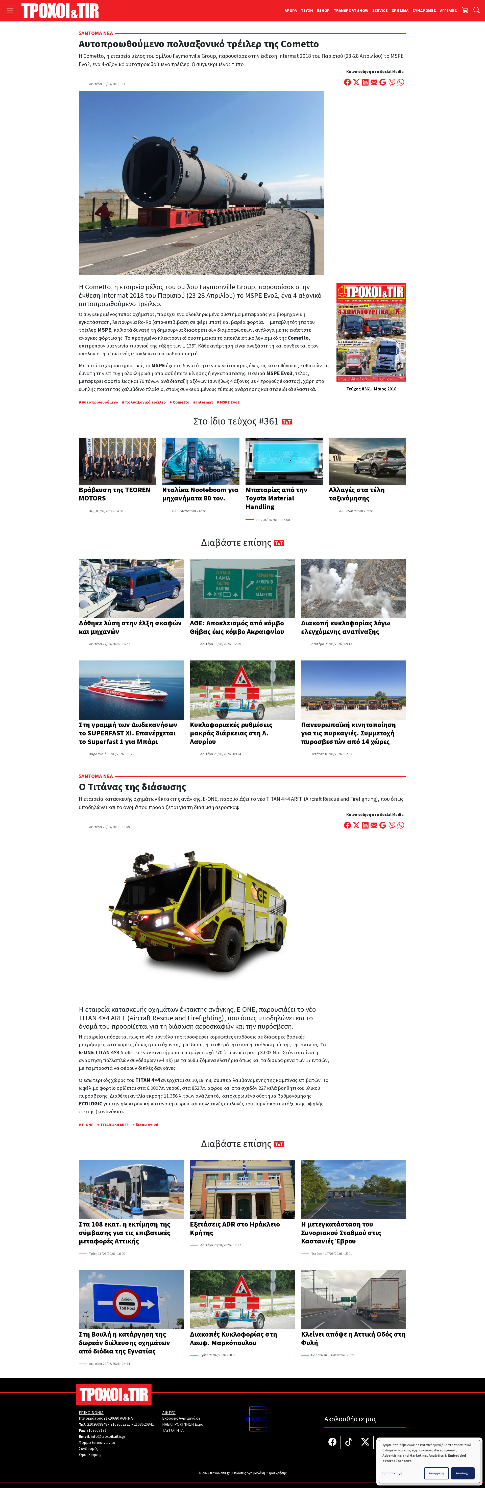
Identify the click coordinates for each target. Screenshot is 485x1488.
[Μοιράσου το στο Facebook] (347, 83)
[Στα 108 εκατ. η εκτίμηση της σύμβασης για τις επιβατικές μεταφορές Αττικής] (131, 1190)
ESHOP (323, 10)
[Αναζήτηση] (476, 11)
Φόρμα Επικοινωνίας (97, 1442)
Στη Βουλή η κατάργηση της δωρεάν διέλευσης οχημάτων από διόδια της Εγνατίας (124, 1342)
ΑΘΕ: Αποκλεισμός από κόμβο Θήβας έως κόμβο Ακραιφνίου (237, 627)
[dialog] (429, 1461)
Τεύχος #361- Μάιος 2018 (371, 389)
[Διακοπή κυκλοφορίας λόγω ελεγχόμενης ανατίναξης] (353, 589)
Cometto (181, 402)
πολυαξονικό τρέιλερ (145, 402)
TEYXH (307, 10)
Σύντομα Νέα (96, 33)
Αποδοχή (463, 1473)
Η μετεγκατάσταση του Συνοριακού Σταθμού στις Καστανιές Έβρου (341, 1232)
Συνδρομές (88, 1448)
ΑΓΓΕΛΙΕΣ (448, 10)
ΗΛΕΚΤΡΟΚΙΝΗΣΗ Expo (182, 1424)
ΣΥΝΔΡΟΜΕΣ (424, 10)
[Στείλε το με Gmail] (382, 83)
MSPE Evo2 (230, 402)
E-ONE (87, 1125)
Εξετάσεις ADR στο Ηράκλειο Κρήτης (235, 1228)
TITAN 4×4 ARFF (114, 1125)
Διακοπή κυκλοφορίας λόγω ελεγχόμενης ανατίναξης (345, 627)
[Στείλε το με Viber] (392, 83)
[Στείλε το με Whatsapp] (400, 83)
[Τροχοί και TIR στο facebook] (332, 1442)
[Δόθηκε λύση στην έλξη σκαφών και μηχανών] (131, 589)
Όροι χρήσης (277, 1473)
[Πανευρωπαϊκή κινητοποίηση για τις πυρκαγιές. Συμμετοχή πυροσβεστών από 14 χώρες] (353, 690)
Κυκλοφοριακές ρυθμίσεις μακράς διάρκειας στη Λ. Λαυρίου (231, 733)
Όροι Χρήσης (90, 1454)
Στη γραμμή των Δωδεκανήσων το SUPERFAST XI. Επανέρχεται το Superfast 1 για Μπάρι (128, 733)
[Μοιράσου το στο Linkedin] (365, 83)
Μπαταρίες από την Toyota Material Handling (276, 498)
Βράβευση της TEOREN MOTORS (115, 494)
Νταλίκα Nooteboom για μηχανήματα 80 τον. (200, 494)
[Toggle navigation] (10, 11)
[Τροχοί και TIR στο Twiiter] (365, 1442)
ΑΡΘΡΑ (291, 10)
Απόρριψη (436, 1473)
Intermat (204, 402)
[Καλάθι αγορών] (465, 11)
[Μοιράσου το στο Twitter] (356, 83)
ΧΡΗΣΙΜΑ (400, 10)
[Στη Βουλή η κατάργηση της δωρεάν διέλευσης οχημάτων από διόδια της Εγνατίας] (131, 1300)
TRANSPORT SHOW (351, 10)
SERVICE (380, 10)
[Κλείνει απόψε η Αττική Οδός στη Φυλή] (353, 1300)
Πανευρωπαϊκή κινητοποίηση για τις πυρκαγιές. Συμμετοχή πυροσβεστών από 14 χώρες (348, 733)
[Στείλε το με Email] (374, 83)
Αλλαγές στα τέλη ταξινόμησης (357, 494)
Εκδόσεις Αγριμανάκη (181, 1418)
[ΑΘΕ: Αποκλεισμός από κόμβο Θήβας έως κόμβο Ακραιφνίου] (242, 589)
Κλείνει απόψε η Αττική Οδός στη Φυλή (353, 1338)
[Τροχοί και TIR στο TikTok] (349, 1442)
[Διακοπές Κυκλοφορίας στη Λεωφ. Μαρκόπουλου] (242, 1300)
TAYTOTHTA (173, 1430)
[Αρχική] (62, 10)
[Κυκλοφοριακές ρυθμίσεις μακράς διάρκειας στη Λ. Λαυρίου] (242, 690)
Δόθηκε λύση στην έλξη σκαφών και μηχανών (130, 627)
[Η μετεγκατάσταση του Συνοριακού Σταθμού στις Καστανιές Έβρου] (353, 1190)
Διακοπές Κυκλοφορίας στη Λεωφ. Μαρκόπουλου (233, 1338)
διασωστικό (147, 1125)
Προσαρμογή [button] (392, 1473)
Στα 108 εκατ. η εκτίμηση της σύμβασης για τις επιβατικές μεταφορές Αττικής (124, 1232)
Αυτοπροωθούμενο (100, 402)
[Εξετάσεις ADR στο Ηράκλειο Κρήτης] (242, 1190)
